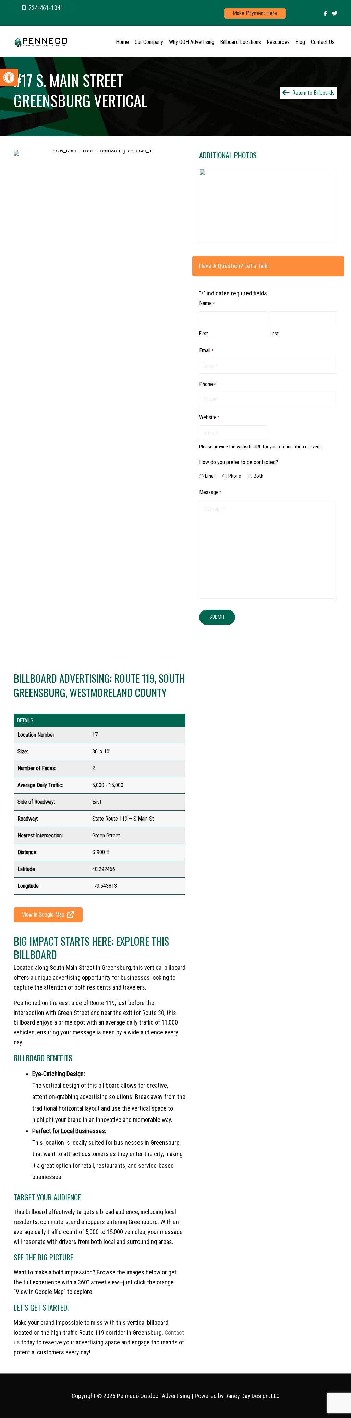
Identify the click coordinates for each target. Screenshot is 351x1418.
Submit (217, 617)
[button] (41, 7)
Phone (234, 476)
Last (274, 333)
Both (258, 476)
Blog (300, 42)
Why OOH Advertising (191, 42)
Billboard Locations (240, 42)
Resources (278, 42)
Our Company (149, 42)
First (203, 333)
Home (122, 42)
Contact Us (323, 42)
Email (210, 476)
